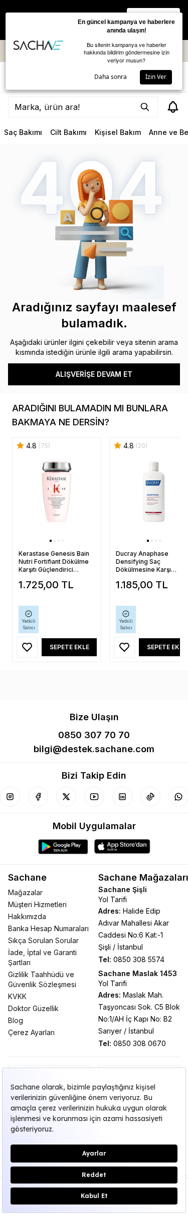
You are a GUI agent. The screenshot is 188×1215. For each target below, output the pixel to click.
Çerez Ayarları (31, 1032)
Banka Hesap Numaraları (48, 928)
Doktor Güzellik (33, 1008)
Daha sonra (110, 76)
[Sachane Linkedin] (122, 797)
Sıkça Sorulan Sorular (43, 940)
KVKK (17, 996)
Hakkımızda (27, 916)
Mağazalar (25, 892)
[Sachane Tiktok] (150, 797)
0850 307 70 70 (94, 735)
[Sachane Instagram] (10, 797)
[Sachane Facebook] (38, 797)
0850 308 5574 (138, 959)
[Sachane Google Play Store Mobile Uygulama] (63, 846)
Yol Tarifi (112, 899)
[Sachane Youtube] (94, 797)
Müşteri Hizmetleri (37, 904)
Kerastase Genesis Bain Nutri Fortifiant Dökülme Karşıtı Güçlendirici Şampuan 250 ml (54, 562)
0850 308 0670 (139, 1043)
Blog (15, 1020)
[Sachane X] (66, 797)
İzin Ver (155, 76)
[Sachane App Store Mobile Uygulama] (122, 846)
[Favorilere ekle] (27, 647)
